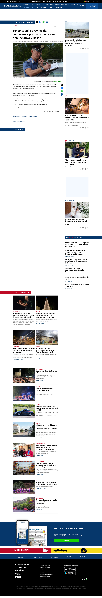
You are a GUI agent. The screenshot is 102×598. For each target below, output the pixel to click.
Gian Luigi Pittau (68, 274)
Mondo (47, 4)
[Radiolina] (46, 1)
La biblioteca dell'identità (54, 556)
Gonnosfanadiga (32, 116)
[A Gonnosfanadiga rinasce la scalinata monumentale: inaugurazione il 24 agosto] (47, 303)
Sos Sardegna (44, 7)
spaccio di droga (21, 121)
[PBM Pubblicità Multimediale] (65, 1)
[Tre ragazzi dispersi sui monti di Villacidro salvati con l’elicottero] (24, 504)
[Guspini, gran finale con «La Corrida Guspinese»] (24, 393)
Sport (62, 4)
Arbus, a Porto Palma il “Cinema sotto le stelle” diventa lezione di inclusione (76, 261)
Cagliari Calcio (58, 7)
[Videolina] (36, 1)
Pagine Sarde (82, 556)
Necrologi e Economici (45, 567)
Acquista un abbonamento (38, 556)
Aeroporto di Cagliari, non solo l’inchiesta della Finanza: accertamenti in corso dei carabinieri (75, 42)
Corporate (42, 578)
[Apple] (75, 569)
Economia (57, 4)
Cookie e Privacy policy (45, 565)
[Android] (75, 573)
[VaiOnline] (57, 1)
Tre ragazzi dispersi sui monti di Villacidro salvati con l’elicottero (46, 501)
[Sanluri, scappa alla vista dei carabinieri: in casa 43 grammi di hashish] (24, 411)
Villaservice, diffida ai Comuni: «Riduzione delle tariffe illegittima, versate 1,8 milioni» (46, 426)
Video (33, 4)
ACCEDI (95, 1)
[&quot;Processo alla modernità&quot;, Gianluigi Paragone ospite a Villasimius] (77, 150)
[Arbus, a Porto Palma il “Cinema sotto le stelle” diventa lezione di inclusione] (24, 337)
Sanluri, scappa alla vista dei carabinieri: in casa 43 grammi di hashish (47, 408)
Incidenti (51, 7)
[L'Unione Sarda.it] (12, 6)
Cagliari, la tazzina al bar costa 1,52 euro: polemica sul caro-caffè (77, 117)
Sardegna (38, 4)
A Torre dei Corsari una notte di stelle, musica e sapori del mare (46, 483)
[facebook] (8, 1)
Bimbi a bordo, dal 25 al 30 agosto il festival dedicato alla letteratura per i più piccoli (77, 244)
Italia (43, 4)
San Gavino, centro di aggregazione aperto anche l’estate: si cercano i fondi (74, 270)
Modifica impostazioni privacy (46, 574)
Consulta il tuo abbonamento (21, 556)
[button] (37, 22)
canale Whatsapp (57, 81)
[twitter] (5, 1)
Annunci (67, 4)
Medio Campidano (24, 22)
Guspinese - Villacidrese (20, 116)
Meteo (78, 4)
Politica (52, 4)
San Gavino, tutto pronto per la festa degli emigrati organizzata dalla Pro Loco (46, 447)
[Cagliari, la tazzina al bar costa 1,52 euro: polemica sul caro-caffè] (77, 106)
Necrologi (73, 4)
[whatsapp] (10, 1)
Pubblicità (42, 569)
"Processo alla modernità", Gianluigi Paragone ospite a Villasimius (76, 162)
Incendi (37, 7)
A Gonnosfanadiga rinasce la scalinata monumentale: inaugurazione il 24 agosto (75, 252)
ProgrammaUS (26, 4)
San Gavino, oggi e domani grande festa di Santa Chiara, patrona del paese (46, 465)
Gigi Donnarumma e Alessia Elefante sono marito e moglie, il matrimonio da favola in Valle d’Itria (76, 222)
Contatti (42, 572)
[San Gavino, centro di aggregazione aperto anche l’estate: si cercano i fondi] (47, 337)
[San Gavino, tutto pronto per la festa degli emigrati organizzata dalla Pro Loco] (24, 450)
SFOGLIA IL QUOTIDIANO (92, 6)
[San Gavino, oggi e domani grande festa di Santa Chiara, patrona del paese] (24, 468)
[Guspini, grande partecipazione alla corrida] (24, 375)
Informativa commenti (45, 576)
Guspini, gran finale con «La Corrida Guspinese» (45, 389)
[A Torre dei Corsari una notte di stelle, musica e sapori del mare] (24, 487)
